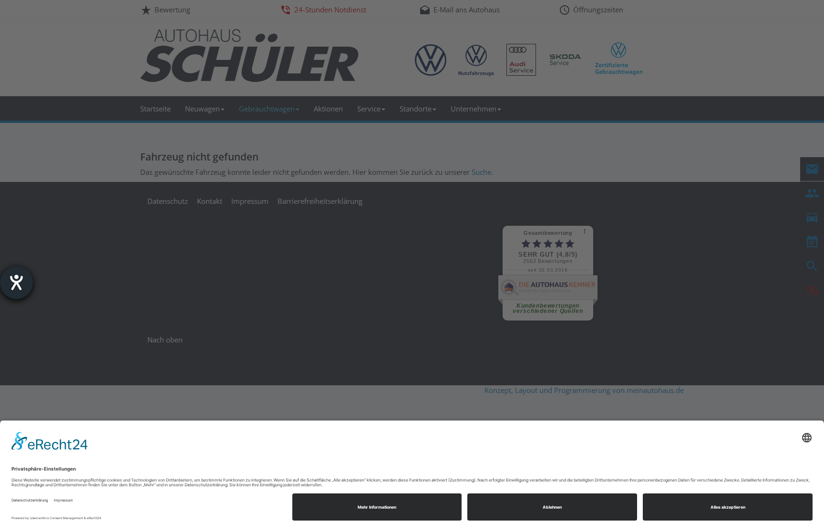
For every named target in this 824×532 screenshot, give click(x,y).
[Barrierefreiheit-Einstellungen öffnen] (16, 282)
